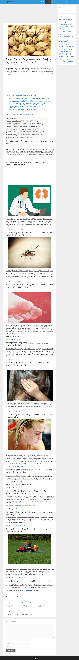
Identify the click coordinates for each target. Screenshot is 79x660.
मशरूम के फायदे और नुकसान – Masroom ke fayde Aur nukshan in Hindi (65, 41)
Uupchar (61, 7)
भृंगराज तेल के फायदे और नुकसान (17, 229)
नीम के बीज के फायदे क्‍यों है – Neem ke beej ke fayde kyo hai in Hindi (22, 95)
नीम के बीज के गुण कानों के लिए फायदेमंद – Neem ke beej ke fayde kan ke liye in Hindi (24, 128)
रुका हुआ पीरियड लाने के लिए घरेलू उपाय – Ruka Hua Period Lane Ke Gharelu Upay (66, 31)
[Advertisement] (29, 13)
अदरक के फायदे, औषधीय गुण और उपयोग (18, 359)
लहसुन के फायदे (14, 509)
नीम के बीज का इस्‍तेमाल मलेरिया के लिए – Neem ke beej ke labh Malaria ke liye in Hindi (28, 100)
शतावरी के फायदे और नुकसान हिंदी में (18, 577)
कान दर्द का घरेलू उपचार (15, 411)
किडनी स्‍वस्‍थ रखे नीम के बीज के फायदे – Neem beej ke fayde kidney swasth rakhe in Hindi (29, 98)
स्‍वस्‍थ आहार (59, 1)
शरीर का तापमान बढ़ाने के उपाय (17, 466)
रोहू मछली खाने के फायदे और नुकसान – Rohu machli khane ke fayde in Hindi (20, 614)
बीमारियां (53, 1)
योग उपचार (35, 1)
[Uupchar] (10, 2)
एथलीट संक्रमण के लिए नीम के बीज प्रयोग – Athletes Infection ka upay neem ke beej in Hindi (29, 101)
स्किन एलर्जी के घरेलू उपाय (16, 339)
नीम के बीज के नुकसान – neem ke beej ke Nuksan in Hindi (20, 114)
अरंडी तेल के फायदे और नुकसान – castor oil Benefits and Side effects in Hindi (66, 36)
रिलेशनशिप (65, 1)
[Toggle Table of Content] (44, 118)
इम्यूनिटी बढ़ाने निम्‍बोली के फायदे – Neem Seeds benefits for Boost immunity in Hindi (27, 108)
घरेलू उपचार (29, 1)
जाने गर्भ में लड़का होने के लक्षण (16, 487)
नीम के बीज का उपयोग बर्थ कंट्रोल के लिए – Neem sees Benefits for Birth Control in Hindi (25, 131)
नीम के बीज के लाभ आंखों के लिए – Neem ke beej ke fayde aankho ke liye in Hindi (27, 103)
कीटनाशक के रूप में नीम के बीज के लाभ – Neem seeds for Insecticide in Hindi (26, 111)
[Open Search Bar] (71, 2)
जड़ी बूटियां (48, 1)
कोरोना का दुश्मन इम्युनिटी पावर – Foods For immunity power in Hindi (66, 61)
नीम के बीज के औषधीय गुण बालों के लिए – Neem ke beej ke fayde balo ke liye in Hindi (27, 109)
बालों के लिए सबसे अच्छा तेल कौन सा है (18, 525)
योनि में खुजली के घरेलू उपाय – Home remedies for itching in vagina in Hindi (66, 46)
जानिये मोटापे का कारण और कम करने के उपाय (19, 159)
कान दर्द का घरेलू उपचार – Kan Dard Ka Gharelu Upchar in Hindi (18, 612)
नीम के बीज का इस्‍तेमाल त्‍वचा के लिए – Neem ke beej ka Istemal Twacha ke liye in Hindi (28, 104)
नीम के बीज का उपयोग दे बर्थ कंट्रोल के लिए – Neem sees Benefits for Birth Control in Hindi (29, 106)
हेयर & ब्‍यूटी (42, 1)
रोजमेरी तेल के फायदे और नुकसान (17, 281)
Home (23, 1)
